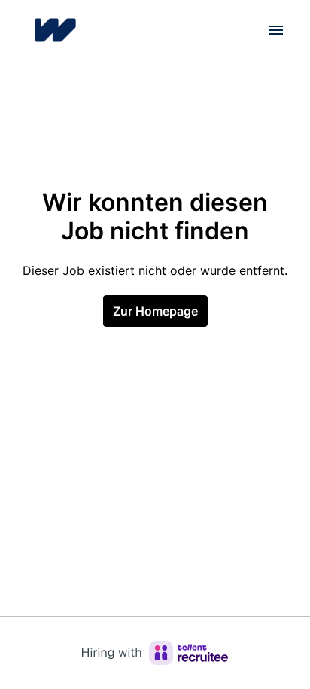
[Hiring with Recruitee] (155, 653)
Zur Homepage (155, 311)
